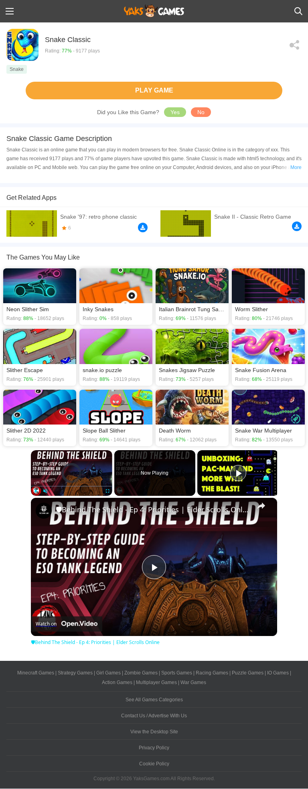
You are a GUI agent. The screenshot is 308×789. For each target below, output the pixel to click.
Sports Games (176, 673)
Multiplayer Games (156, 682)
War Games (193, 682)
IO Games (278, 673)
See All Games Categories (154, 699)
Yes (175, 112)
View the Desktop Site (154, 732)
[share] (261, 506)
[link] (44, 511)
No (201, 112)
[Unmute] (45, 491)
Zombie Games (141, 673)
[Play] (36, 491)
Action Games (117, 682)
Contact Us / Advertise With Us (154, 716)
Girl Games (108, 673)
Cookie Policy (154, 764)
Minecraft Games (35, 673)
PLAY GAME (154, 90)
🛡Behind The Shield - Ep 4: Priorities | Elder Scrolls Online (153, 509)
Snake (17, 69)
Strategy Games (75, 673)
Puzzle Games (247, 673)
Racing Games (212, 673)
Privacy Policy (154, 748)
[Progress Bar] (71, 486)
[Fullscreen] (107, 491)
